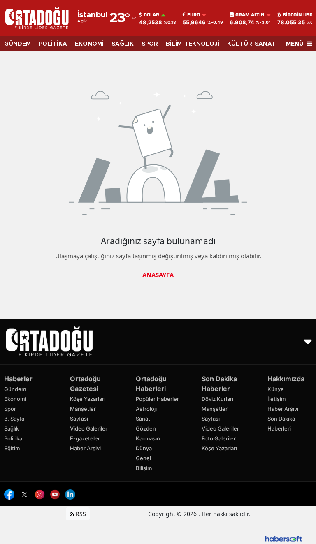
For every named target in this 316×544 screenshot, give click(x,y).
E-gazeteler (85, 438)
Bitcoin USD (298, 14)
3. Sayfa (14, 418)
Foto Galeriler (219, 438)
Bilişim (144, 468)
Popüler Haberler (157, 399)
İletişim (276, 399)
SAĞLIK (123, 44)
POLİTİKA (53, 44)
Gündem (15, 389)
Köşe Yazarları (87, 399)
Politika (13, 438)
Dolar (151, 14)
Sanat (143, 418)
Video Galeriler (88, 428)
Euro (193, 14)
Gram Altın (250, 14)
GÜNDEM (17, 44)
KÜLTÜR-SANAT (251, 44)
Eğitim (12, 448)
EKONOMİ (89, 44)
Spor (10, 408)
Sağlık (11, 428)
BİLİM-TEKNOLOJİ (192, 44)
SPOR (150, 44)
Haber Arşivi (85, 448)
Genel (143, 458)
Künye (275, 389)
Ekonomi (15, 399)
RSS (80, 514)
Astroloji (146, 408)
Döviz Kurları (217, 399)
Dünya (144, 448)
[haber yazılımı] (283, 538)
